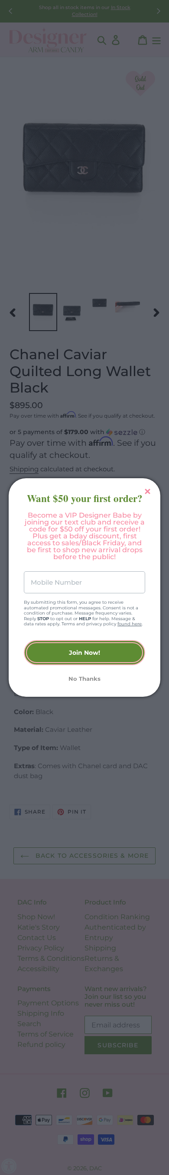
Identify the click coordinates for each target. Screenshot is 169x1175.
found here (129, 624)
